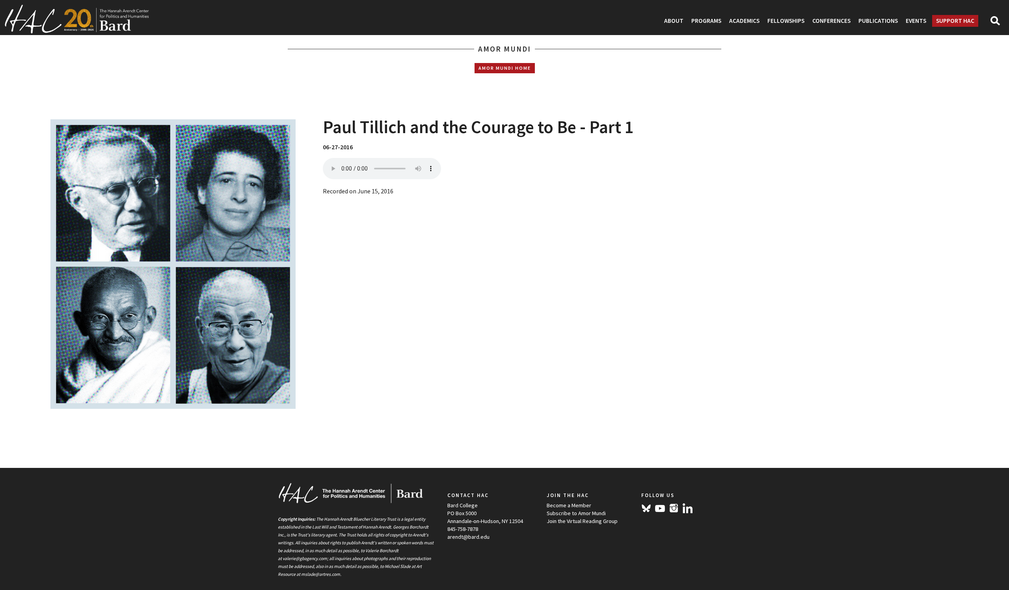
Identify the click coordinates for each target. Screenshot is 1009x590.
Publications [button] (878, 20)
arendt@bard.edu (468, 536)
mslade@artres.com (320, 574)
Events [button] (916, 20)
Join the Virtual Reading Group (582, 521)
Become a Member (569, 505)
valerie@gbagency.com (305, 558)
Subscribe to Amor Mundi (576, 513)
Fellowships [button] (785, 20)
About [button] (673, 20)
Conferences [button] (831, 20)
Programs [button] (706, 20)
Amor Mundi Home (504, 68)
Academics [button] (744, 20)
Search (998, 23)
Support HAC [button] (955, 20)
